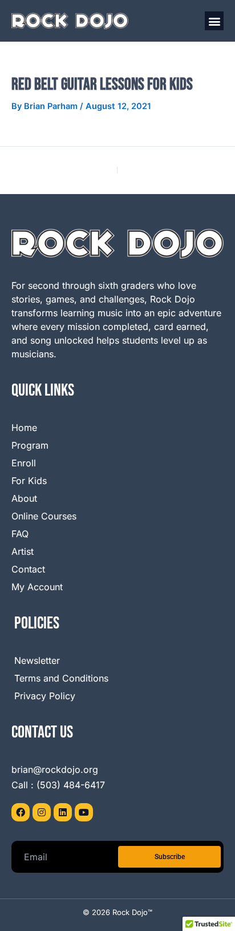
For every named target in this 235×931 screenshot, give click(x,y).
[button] (214, 20)
